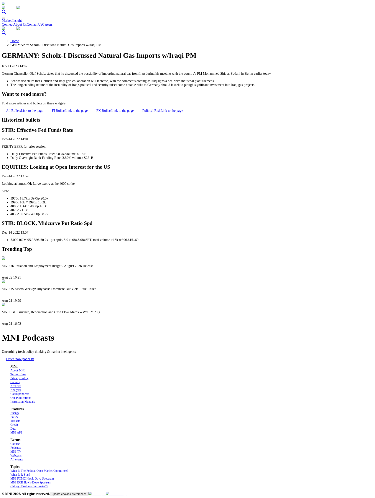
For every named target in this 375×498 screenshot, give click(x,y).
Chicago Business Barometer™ (29, 486)
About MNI (17, 370)
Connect (7, 24)
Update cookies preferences (69, 494)
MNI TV (15, 451)
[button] (187, 8)
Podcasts (15, 447)
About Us (20, 24)
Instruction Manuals (22, 401)
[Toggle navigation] (3, 17)
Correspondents (19, 394)
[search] (4, 13)
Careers (47, 24)
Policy (14, 417)
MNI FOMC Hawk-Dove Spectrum (32, 478)
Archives (15, 386)
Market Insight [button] (12, 20)
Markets (15, 420)
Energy (14, 413)
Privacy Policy (19, 378)
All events (16, 459)
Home (14, 41)
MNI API (16, 432)
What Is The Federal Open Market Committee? (39, 470)
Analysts (15, 390)
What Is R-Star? (20, 474)
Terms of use (18, 374)
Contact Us (34, 24)
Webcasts (15, 455)
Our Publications (20, 397)
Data (13, 428)
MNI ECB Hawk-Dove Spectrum (30, 482)
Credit (14, 424)
